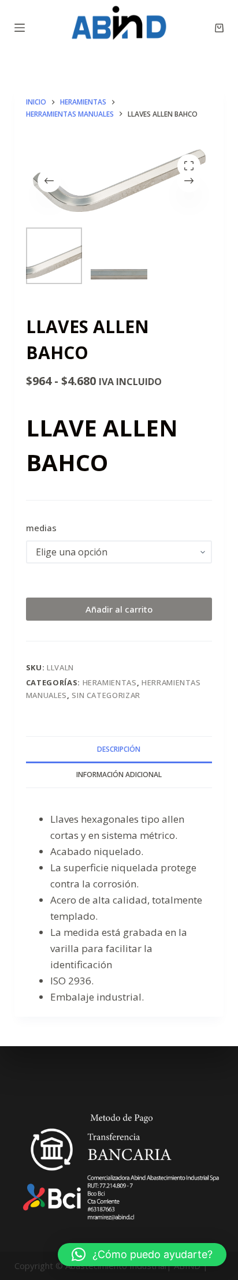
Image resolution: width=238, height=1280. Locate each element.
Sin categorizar (106, 695)
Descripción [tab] (118, 749)
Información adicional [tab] (119, 774)
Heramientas (110, 682)
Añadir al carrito (119, 609)
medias (41, 527)
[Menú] (19, 28)
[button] (142, 1254)
